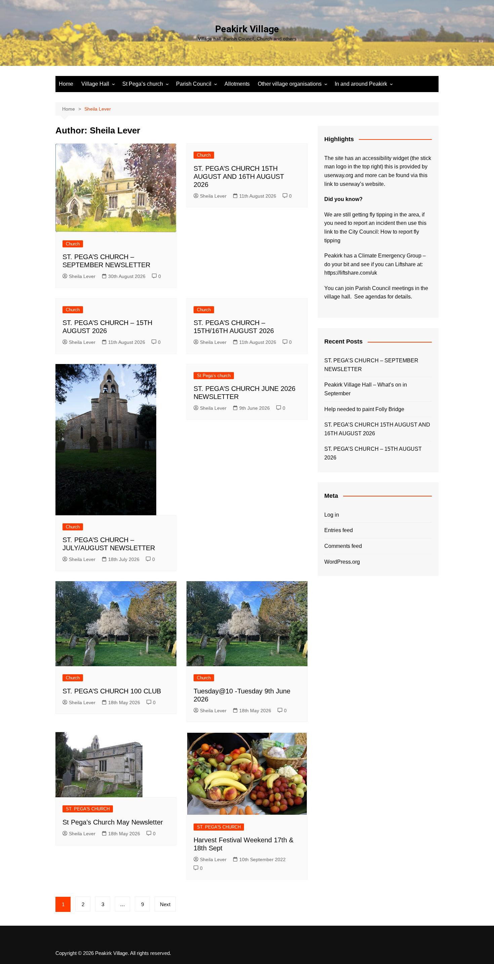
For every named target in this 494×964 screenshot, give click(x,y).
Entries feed (338, 530)
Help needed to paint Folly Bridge (364, 409)
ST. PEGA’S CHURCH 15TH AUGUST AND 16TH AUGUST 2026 (239, 176)
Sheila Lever (82, 276)
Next (165, 904)
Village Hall (95, 84)
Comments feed (343, 546)
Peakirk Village (247, 29)
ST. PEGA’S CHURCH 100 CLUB (112, 691)
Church (73, 243)
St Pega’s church (142, 84)
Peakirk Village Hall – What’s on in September (365, 389)
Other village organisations (290, 84)
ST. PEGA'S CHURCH (88, 808)
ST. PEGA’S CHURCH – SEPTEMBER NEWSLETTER (371, 365)
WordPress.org (342, 562)
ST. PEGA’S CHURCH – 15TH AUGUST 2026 (373, 453)
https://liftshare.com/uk (350, 273)
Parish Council (193, 84)
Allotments (237, 84)
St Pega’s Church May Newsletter (113, 822)
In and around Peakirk (361, 84)
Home (66, 84)
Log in (331, 515)
